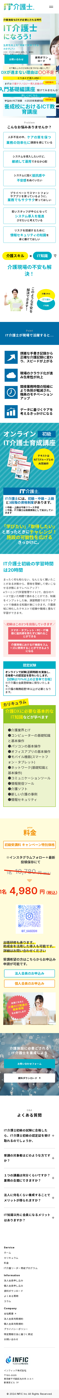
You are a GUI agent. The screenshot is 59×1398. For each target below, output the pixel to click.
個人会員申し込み (13, 1285)
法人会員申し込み (13, 1280)
